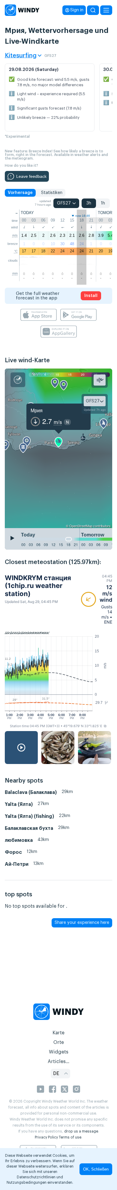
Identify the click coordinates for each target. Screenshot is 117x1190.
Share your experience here (82, 923)
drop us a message (81, 1131)
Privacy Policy (46, 1137)
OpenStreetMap (80, 525)
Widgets (58, 1052)
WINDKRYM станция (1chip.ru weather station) (38, 586)
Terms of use (70, 1137)
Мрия (37, 410)
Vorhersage (20, 193)
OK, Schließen (96, 1169)
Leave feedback (31, 176)
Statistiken (51, 193)
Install (91, 296)
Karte (58, 1032)
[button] (96, 599)
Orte (58, 1042)
